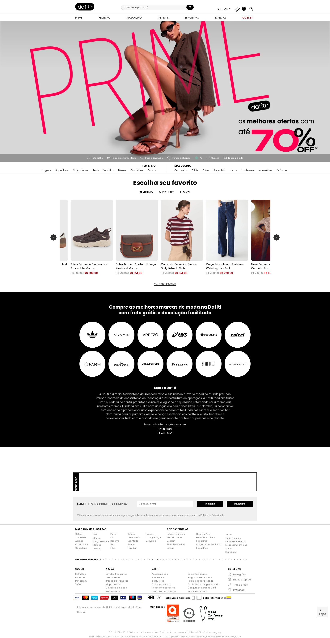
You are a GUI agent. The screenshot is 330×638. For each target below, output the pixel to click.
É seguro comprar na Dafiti (202, 587)
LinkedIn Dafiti (165, 433)
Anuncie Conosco (197, 591)
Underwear (248, 170)
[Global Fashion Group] (154, 598)
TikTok (78, 584)
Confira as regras (212, 632)
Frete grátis (239, 574)
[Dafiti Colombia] (228, 597)
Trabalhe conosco (161, 584)
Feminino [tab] (146, 192)
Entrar (223, 8)
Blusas (122, 170)
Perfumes (282, 170)
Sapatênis (220, 170)
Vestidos (109, 170)
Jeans (233, 170)
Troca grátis (240, 584)
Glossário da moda (116, 587)
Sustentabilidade (197, 574)
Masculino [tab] (166, 192)
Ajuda (228, 534)
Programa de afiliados (200, 577)
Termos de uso (114, 591)
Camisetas (181, 170)
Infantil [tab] (185, 192)
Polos (206, 170)
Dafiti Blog (80, 574)
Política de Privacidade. (212, 515)
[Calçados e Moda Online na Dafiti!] (84, 7)
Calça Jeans (80, 170)
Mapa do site (113, 584)
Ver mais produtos (165, 284)
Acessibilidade (160, 574)
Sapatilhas (61, 170)
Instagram (81, 580)
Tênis (96, 170)
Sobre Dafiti (158, 577)
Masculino (183, 166)
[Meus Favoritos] (245, 9)
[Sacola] (252, 9)
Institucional (158, 580)
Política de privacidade (200, 580)
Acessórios (265, 170)
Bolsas (152, 170)
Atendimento (113, 577)
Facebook (80, 577)
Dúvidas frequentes (116, 574)
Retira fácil (239, 590)
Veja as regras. (128, 515)
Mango (96, 538)
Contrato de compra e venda (203, 584)
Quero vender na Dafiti (164, 591)
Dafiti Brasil (165, 429)
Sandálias (137, 170)
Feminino (149, 166)
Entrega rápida (242, 579)
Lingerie (46, 170)
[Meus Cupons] (238, 9)
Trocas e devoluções (117, 580)
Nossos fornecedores (163, 587)
